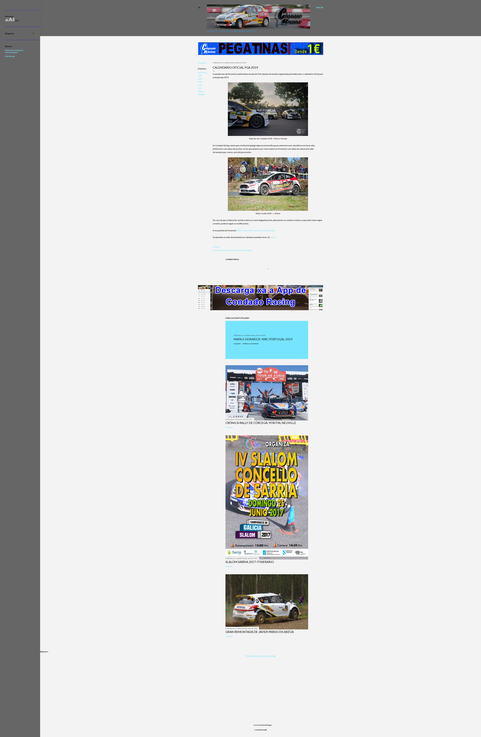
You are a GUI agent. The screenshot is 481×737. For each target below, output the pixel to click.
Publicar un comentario (251, 344)
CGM (200, 79)
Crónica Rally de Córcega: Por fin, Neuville (260, 423)
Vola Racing (10, 56)
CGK (200, 76)
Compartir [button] (202, 63)
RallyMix (201, 94)
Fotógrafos (225, 31)
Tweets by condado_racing (261, 655)
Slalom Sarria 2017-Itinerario (249, 562)
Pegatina (250, 31)
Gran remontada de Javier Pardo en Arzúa (259, 632)
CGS (200, 85)
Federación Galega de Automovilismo (14, 51)
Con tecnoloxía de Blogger (262, 725)
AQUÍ (273, 237)
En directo (212, 31)
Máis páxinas (238, 31)
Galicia (201, 91)
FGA (200, 88)
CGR (200, 82)
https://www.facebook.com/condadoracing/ (256, 230)
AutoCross (202, 72)
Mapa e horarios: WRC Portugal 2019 (263, 339)
